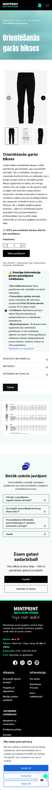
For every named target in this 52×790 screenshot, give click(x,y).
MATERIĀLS (9, 366)
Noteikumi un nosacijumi (21, 348)
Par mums (35, 679)
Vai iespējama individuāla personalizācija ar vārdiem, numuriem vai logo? (21, 522)
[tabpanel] (26, 418)
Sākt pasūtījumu (16, 253)
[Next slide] (43, 98)
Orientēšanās (33, 20)
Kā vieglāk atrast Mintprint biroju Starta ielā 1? (23, 510)
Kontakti (7, 735)
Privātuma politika (12, 729)
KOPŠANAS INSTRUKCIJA (16, 373)
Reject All (26, 783)
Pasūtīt (26, 579)
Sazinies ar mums (26, 588)
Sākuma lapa (8, 20)
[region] (26, 763)
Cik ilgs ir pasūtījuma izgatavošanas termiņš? (19, 499)
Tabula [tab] (10, 387)
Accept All (26, 768)
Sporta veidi (21, 20)
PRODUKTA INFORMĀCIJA (16, 358)
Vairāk (9, 534)
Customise (26, 776)
